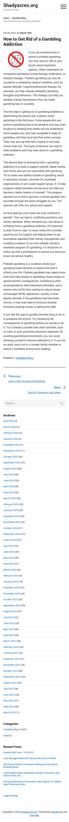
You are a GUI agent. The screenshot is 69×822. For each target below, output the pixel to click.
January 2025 (10, 510)
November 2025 (11, 450)
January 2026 (10, 439)
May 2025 (8, 486)
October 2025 (10, 456)
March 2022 (9, 712)
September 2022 (11, 676)
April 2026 (8, 421)
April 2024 (8, 563)
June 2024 (8, 551)
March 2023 (9, 641)
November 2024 (11, 522)
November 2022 (11, 665)
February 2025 (11, 504)
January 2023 (10, 653)
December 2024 (11, 516)
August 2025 (10, 468)
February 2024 (11, 575)
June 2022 (8, 694)
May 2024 (8, 557)
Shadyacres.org (29, 812)
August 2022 (10, 682)
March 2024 (9, 569)
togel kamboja (10, 795)
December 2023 (11, 587)
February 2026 (11, 433)
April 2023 (8, 635)
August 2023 (10, 611)
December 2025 (11, 444)
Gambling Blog (24, 358)
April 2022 (8, 706)
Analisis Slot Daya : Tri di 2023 (18, 752)
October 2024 (10, 528)
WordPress (57, 812)
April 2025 (8, 492)
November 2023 (11, 593)
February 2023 (11, 647)
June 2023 (8, 623)
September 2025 (11, 462)
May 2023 (8, 629)
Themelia (34, 815)
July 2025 (8, 474)
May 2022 (8, 700)
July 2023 (8, 617)
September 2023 (11, 605)
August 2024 (10, 540)
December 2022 (11, 659)
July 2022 (8, 688)
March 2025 (9, 498)
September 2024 (11, 534)
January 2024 (10, 581)
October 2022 (10, 671)
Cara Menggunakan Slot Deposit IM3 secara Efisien (29, 758)
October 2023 (10, 599)
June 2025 (8, 480)
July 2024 (8, 546)
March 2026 (9, 427)
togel (6, 735)
